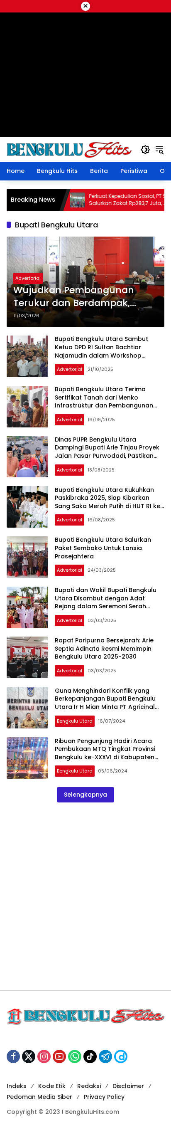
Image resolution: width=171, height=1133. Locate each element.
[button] (145, 150)
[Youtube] (59, 1056)
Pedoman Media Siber (39, 1097)
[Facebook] (13, 1056)
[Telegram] (105, 1056)
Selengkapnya (85, 794)
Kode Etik (52, 1086)
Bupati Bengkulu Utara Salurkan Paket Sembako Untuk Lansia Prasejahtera (103, 548)
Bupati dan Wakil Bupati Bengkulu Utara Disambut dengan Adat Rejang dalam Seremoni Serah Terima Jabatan (105, 602)
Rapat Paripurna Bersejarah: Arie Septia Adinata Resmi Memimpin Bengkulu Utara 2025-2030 (104, 648)
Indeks (17, 1086)
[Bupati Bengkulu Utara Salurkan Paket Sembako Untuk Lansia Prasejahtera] (27, 557)
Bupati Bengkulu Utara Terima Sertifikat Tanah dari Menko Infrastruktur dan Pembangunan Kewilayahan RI (104, 401)
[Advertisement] (85, 896)
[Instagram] (44, 1056)
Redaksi (89, 1086)
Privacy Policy (104, 1097)
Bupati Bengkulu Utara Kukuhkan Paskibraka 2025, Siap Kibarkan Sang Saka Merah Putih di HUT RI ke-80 (109, 502)
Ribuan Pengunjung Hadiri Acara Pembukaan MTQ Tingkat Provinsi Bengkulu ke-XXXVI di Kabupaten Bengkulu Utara (105, 753)
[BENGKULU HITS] (69, 149)
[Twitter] (28, 1056)
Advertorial (28, 278)
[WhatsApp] (74, 1056)
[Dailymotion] (120, 1056)
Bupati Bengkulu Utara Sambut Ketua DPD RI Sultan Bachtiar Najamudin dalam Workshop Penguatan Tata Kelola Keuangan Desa (106, 355)
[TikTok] (90, 1056)
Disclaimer (128, 1086)
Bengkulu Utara (75, 721)
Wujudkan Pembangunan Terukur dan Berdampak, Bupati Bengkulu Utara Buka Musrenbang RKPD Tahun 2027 (84, 297)
